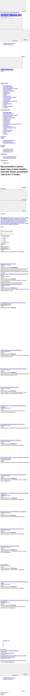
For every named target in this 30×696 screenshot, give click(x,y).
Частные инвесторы (5, 110)
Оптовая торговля (7, 103)
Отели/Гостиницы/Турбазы (9, 97)
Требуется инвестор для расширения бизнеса (11, 284)
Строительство (6, 96)
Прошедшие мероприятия (9, 158)
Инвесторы (16, 650)
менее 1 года (5, 236)
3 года (4, 241)
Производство (6, 93)
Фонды (2, 137)
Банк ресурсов (4, 160)
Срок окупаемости (5, 235)
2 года (4, 239)
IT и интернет (6, 99)
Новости (12, 653)
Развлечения (6, 92)
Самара (24, 11)
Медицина (5, 102)
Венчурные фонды (7, 141)
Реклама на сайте (5, 12)
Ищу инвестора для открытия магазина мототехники (13, 474)
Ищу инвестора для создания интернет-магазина (12, 528)
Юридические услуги (8, 150)
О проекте (11, 12)
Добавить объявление (20, 40)
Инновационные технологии (10, 101)
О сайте (24, 655)
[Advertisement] (15, 323)
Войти (23, 56)
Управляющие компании (9, 142)
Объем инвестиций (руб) (6, 231)
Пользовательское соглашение (8, 657)
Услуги (5, 94)
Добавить (20, 675)
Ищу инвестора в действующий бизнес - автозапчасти (13, 511)
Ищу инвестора (4, 83)
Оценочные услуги (7, 151)
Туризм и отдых (7, 98)
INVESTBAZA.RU (11, 15)
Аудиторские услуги (8, 149)
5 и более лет (5, 242)
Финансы (5, 107)
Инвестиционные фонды (9, 140)
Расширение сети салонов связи (8, 263)
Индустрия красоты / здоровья (10, 88)
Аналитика (3, 136)
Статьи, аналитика (5, 653)
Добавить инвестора (8, 44)
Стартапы (3, 145)
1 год (4, 238)
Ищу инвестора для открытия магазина (10, 546)
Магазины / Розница (8, 87)
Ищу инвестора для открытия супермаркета (11, 440)
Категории (24, 199)
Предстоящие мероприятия (9, 156)
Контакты (16, 12)
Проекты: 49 (6, 640)
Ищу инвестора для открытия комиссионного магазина (14, 368)
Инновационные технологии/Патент (12, 124)
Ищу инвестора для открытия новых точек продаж (13, 424)
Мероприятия (4, 154)
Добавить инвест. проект (9, 43)
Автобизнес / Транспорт (9, 91)
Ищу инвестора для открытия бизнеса (10, 387)
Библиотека (6, 163)
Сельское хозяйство (8, 106)
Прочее (5, 105)
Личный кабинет (13, 655)
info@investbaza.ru (10, 661)
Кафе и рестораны (7, 89)
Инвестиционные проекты (7, 650)
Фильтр (23, 211)
